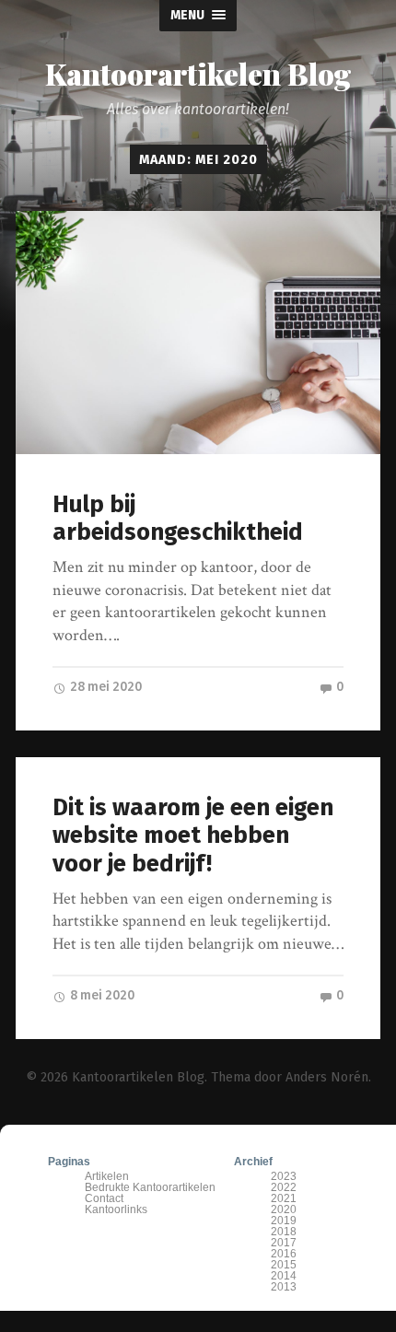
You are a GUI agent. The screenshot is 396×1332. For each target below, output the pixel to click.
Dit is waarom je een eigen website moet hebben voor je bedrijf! (192, 835)
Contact (104, 1198)
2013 (284, 1286)
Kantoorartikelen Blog (198, 73)
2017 (284, 1242)
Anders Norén (326, 1077)
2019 (284, 1220)
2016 (284, 1253)
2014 (284, 1275)
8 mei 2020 (100, 995)
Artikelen (107, 1176)
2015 (284, 1264)
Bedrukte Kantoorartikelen (150, 1187)
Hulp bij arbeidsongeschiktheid (177, 518)
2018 (284, 1231)
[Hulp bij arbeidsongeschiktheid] (198, 332)
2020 (284, 1209)
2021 (284, 1198)
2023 (284, 1176)
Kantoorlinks (116, 1209)
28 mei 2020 (104, 687)
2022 (284, 1187)
